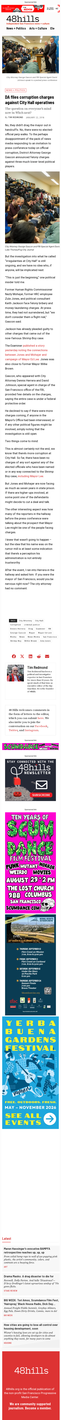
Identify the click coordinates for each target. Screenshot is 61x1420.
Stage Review (10, 1290)
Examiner (40, 629)
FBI (49, 629)
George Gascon (18, 633)
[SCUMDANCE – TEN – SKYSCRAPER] (30, 912)
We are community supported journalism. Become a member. (30, 1406)
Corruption (15, 625)
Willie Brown (30, 641)
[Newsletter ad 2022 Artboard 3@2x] (30, 800)
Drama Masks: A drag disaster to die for (29, 1276)
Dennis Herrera (17, 629)
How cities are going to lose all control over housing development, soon (31, 1326)
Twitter (13, 730)
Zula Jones (45, 641)
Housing (8, 1343)
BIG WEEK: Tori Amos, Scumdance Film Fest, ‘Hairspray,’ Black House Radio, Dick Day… (31, 1302)
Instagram (31, 730)
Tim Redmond (15, 117)
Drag (30, 629)
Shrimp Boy (15, 641)
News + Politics (15, 90)
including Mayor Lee (30, 476)
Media (13, 637)
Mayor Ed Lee (45, 633)
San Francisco (50, 637)
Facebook (41, 726)
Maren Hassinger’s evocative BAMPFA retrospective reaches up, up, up (27, 1250)
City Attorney (25, 621)
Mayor (32, 633)
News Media (34, 637)
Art (6, 1266)
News (22, 637)
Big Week (8, 1315)
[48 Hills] (31, 19)
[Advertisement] (30, 1180)
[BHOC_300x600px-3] (30, 1014)
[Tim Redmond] (15, 681)
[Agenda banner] (30, 8)
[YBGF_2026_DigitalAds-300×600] (30, 1128)
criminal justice (32, 625)
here (41, 718)
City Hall (39, 621)
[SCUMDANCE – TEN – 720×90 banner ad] (30, 749)
